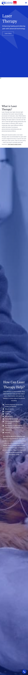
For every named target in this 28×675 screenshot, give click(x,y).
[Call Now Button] (24, 671)
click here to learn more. (14, 144)
